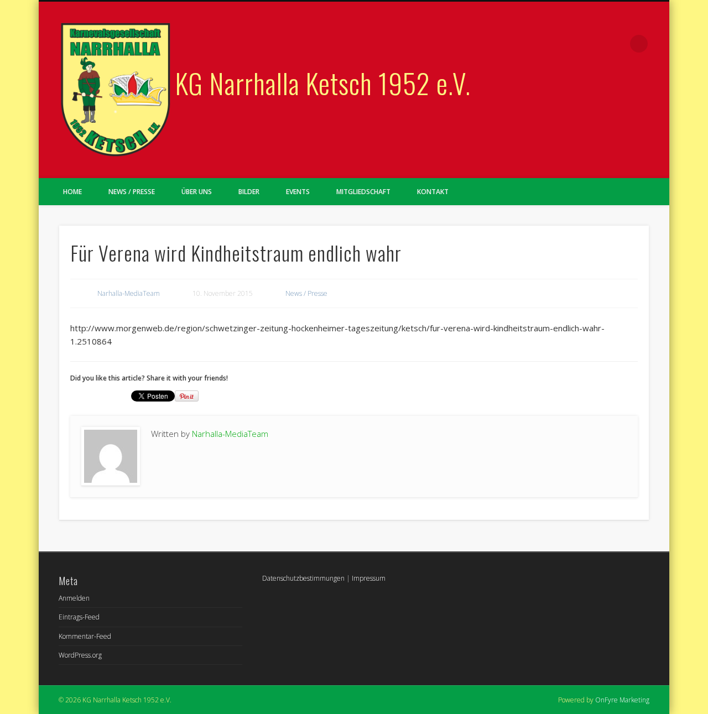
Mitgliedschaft (363, 191)
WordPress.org (80, 655)
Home (72, 191)
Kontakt (433, 191)
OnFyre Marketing (622, 700)
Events (298, 191)
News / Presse (131, 191)
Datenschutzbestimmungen (303, 578)
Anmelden (74, 598)
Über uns (196, 191)
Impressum (369, 578)
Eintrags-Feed (79, 617)
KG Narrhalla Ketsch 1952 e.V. (323, 82)
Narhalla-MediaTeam (128, 293)
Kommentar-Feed (85, 636)
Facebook (616, 44)
